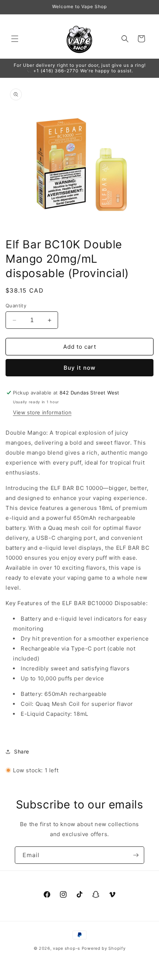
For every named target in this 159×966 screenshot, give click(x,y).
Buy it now (79, 367)
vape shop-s (66, 948)
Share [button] (21, 751)
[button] (15, 39)
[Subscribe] (136, 855)
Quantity (16, 305)
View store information (42, 412)
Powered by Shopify (104, 948)
